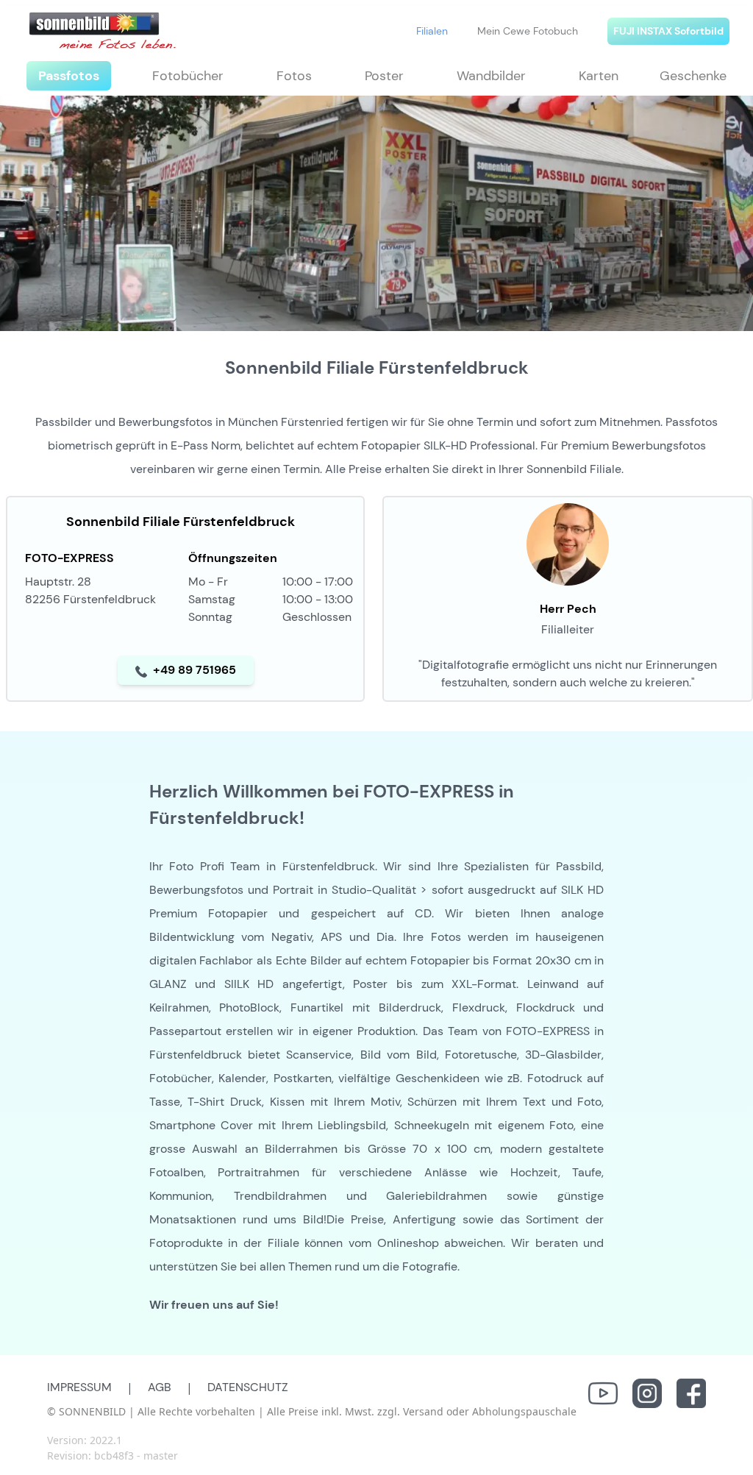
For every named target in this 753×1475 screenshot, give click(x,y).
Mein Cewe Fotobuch (527, 31)
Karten (598, 76)
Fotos (294, 76)
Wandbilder (491, 76)
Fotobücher (188, 76)
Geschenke (693, 76)
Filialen (432, 31)
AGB (159, 1387)
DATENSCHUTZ (247, 1387)
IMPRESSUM (79, 1387)
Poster (384, 76)
